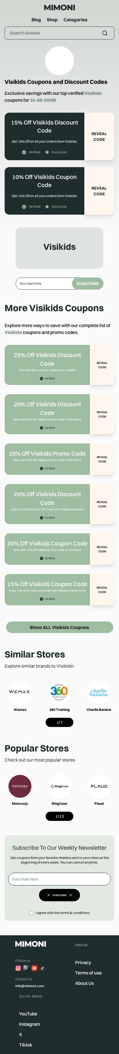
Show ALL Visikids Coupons (59, 627)
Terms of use (88, 973)
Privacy (83, 962)
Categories (76, 19)
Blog (36, 19)
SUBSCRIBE (88, 283)
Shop (52, 19)
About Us (84, 983)
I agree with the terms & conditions (63, 913)
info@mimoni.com (29, 986)
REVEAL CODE (99, 136)
